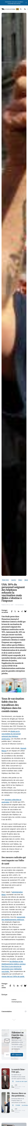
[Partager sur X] (15, 611)
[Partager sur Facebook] (12, 611)
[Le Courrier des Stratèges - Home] (10, 9)
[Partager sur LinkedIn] (18, 611)
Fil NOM (18, 1105)
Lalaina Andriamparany (17, 1001)
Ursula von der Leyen (21, 1081)
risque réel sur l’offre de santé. (13, 976)
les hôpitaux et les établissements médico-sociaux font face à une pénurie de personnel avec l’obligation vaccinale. (14, 966)
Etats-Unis (5, 580)
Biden (20, 580)
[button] (21, 9)
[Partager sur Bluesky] (25, 611)
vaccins (13, 580)
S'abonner (18, 1054)
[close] (26, 2)
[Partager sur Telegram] (22, 611)
